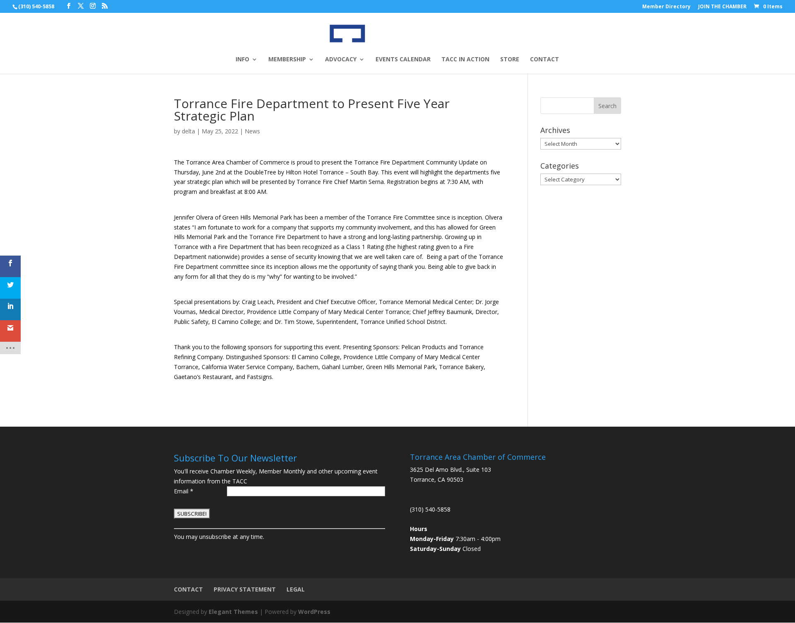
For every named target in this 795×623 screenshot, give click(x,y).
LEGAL (296, 589)
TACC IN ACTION (465, 59)
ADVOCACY (341, 59)
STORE (509, 59)
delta (188, 131)
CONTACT (544, 59)
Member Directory (666, 7)
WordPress (314, 612)
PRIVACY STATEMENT (245, 589)
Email (183, 491)
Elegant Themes (233, 612)
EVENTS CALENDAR (403, 59)
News (252, 131)
